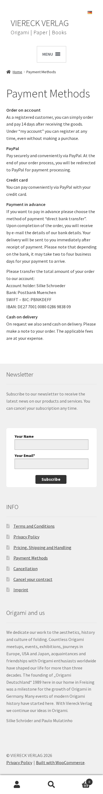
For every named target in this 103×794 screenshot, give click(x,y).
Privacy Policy (26, 536)
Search (51, 784)
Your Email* (25, 455)
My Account (17, 784)
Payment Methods (30, 558)
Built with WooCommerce (60, 762)
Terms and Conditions (34, 526)
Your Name (24, 436)
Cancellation (25, 568)
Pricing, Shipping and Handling (42, 547)
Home (17, 71)
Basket (79, 780)
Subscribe (50, 479)
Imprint (20, 589)
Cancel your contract (32, 579)
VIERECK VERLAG (40, 23)
